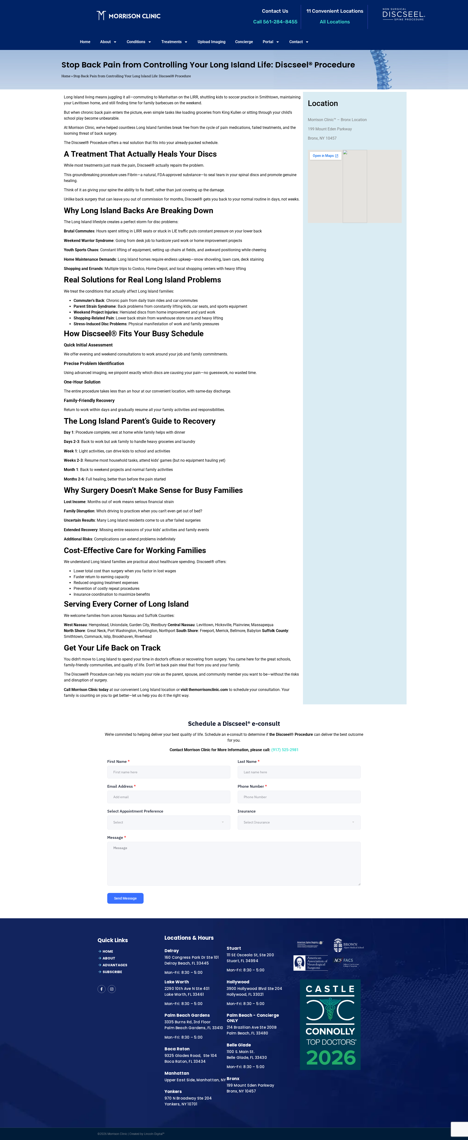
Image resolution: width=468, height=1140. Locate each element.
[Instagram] (112, 989)
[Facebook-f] (102, 989)
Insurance (247, 811)
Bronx (233, 1079)
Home (85, 41)
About (105, 41)
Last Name (249, 761)
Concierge (244, 41)
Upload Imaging (211, 41)
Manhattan (177, 1073)
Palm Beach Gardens (187, 1015)
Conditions (136, 41)
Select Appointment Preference (135, 811)
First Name (118, 761)
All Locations (335, 22)
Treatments (171, 41)
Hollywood (238, 982)
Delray (172, 951)
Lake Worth (177, 982)
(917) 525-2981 (285, 749)
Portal (268, 41)
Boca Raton (177, 1049)
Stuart (234, 948)
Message (116, 837)
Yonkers (173, 1091)
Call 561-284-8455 (275, 22)
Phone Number (252, 786)
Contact (296, 41)
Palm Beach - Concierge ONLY (253, 1018)
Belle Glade (239, 1045)
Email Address (121, 786)
